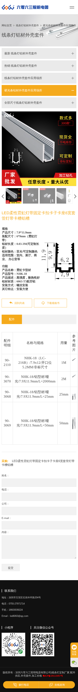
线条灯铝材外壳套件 (27, 25)
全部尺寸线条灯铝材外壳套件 (23, 102)
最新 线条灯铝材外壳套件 (20, 53)
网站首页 (7, 25)
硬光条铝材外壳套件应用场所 (59, 25)
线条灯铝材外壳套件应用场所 (23, 78)
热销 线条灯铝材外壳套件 (20, 65)
